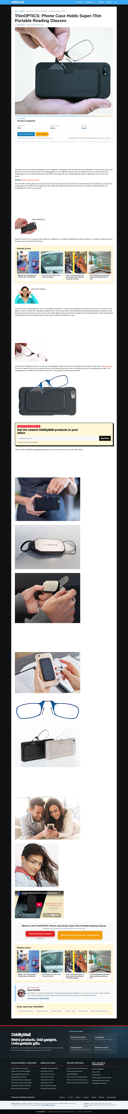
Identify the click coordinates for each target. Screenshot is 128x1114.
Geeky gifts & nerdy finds (18, 1077)
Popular (101, 2)
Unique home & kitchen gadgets (20, 1071)
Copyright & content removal (100, 1080)
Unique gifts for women (48, 1074)
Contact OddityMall (98, 1069)
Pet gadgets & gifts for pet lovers (21, 1085)
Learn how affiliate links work (48, 1105)
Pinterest (78, 1097)
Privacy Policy (96, 1074)
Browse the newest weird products (77, 1068)
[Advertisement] (64, 156)
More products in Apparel (25, 1011)
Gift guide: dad (83, 1011)
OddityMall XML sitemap (99, 1083)
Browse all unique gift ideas (99, 1011)
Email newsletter (111, 1097)
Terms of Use (96, 1072)
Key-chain (35, 180)
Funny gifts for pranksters (48, 1088)
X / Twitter (70, 1097)
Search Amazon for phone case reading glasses (80, 935)
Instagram (86, 1097)
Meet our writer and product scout (77, 1079)
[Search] (115, 2)
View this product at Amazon (40, 934)
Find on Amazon (42, 134)
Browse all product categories (20, 1088)
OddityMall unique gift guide (49, 1068)
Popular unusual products (74, 1071)
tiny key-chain (107, 366)
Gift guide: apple (70, 1011)
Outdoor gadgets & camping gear (21, 1079)
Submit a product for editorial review (78, 1082)
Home (16, 11)
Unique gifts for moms (47, 1079)
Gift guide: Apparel (56, 1011)
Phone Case (26, 180)
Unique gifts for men (47, 1071)
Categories (90, 2)
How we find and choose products (77, 1077)
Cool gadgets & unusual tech (20, 1068)
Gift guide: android (42, 1011)
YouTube (94, 1097)
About (109, 2)
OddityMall (21, 1035)
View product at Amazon (26, 134)
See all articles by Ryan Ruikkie (38, 998)
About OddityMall (72, 1074)
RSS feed (101, 1097)
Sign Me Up (105, 438)
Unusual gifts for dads (47, 1077)
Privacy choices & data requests (101, 1077)
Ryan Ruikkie (21, 25)
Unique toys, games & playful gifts (21, 1082)
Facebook (62, 1097)
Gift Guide (79, 2)
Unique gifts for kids (47, 1082)
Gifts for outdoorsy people (49, 1085)
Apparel (22, 11)
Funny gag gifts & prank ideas (20, 1074)
